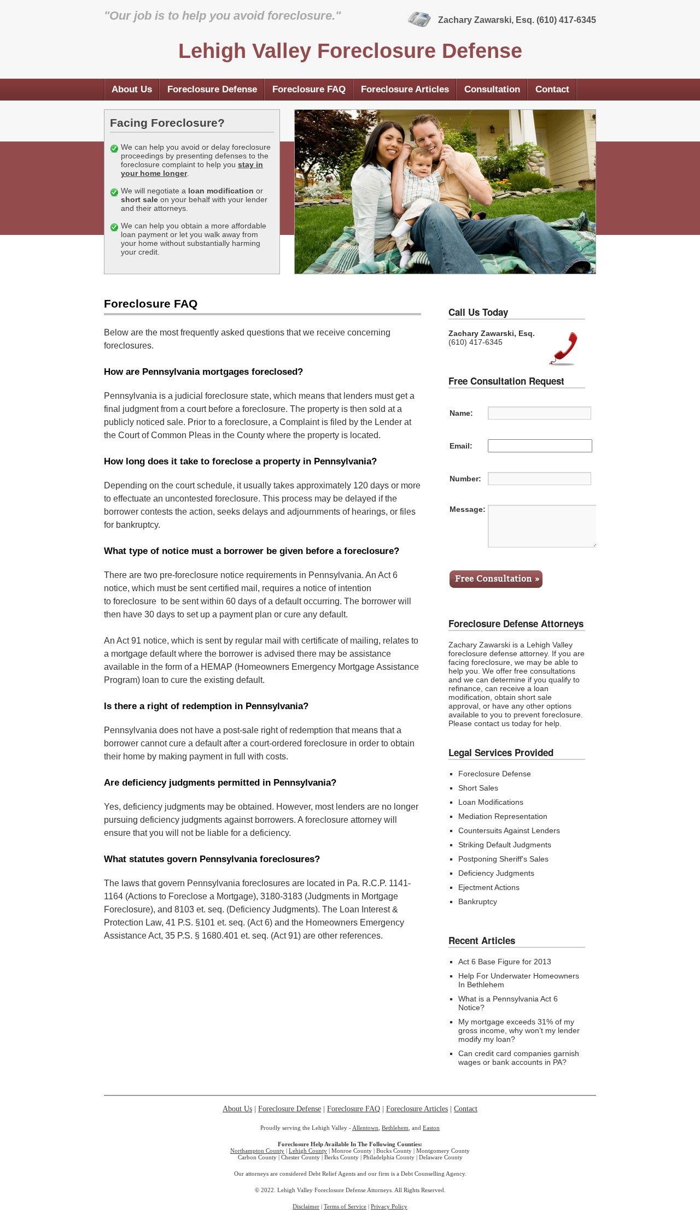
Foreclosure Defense (212, 89)
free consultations (544, 671)
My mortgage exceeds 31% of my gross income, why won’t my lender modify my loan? (519, 1030)
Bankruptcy (477, 901)
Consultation (492, 89)
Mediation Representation (502, 816)
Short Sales (478, 787)
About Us (132, 89)
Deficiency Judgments (496, 873)
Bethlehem (395, 1127)
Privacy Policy (389, 1206)
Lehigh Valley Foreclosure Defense (350, 50)
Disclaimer (306, 1206)
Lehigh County (308, 1150)
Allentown (365, 1127)
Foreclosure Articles (405, 89)
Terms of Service (345, 1206)
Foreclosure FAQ (309, 89)
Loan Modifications (490, 802)
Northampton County (257, 1150)
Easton (431, 1127)
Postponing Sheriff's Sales (503, 858)
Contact (552, 89)
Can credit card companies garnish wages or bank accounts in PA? (518, 1057)
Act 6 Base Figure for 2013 (504, 961)
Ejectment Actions (489, 887)
